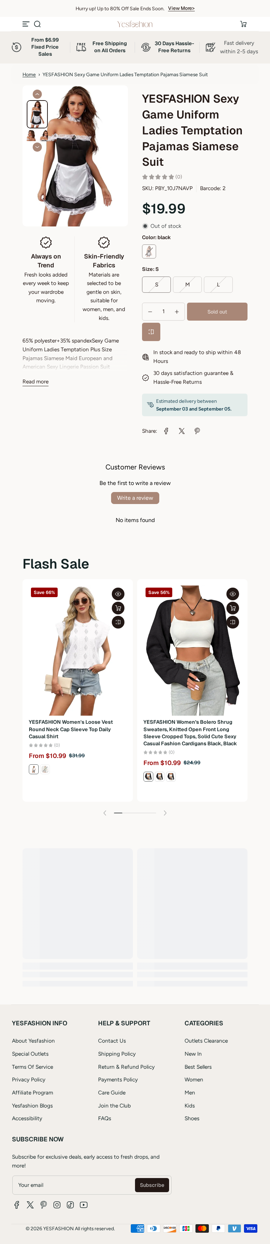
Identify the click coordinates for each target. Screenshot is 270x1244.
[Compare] (151, 332)
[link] (166, 431)
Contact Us (112, 1040)
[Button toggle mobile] (26, 24)
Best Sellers (198, 1066)
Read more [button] (35, 381)
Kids (190, 1105)
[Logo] (135, 24)
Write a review (135, 497)
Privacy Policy (28, 1079)
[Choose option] (118, 608)
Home (29, 74)
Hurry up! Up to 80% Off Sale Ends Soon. (120, 8)
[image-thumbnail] (37, 114)
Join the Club (114, 1105)
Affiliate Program (32, 1092)
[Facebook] (17, 1205)
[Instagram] (57, 1205)
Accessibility (27, 1118)
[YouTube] (83, 1205)
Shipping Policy (117, 1053)
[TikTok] (70, 1205)
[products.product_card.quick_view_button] (118, 594)
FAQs (104, 1118)
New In (193, 1053)
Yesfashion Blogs (32, 1105)
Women (194, 1079)
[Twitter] (30, 1205)
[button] (37, 24)
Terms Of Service (32, 1066)
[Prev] (37, 94)
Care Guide (112, 1092)
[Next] (37, 147)
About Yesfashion (33, 1040)
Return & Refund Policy (126, 1066)
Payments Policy (118, 1079)
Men (190, 1092)
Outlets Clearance (206, 1040)
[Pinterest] (43, 1205)
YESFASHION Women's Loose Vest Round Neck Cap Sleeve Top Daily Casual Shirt (71, 729)
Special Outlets (30, 1053)
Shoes (192, 1118)
